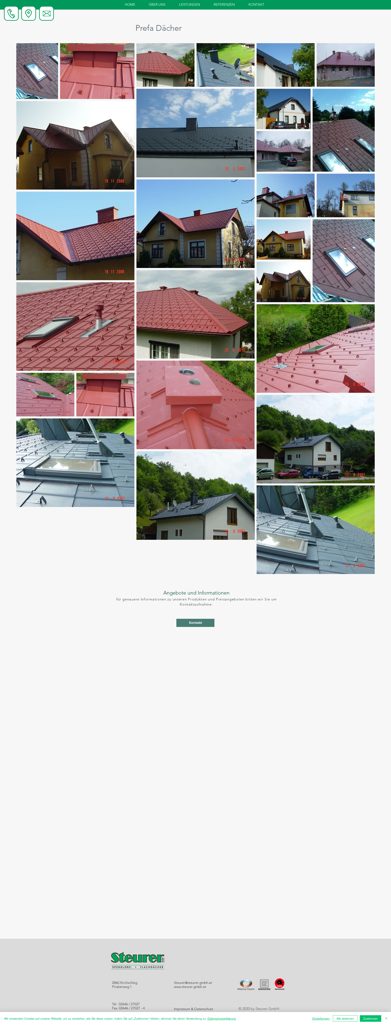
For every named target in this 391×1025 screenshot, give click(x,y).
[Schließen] (386, 1018)
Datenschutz (203, 1009)
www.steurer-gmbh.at (190, 987)
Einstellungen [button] (321, 1018)
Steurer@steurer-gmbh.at (193, 983)
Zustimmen (370, 1018)
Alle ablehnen (345, 1018)
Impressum (182, 1009)
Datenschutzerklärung (222, 1018)
